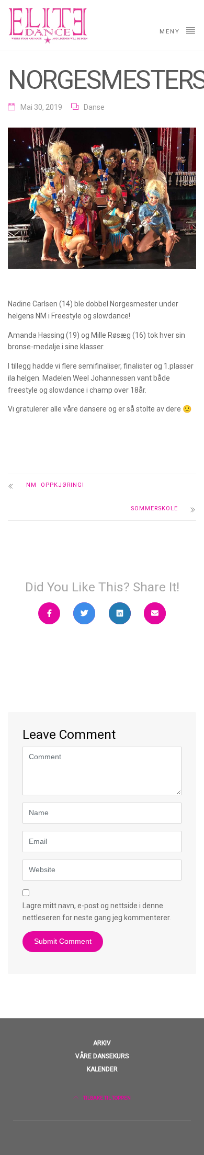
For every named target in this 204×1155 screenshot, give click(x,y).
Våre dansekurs (102, 1056)
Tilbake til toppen (106, 1098)
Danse (94, 107)
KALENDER (102, 1069)
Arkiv (102, 1043)
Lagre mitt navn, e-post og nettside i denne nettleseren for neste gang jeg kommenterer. (96, 911)
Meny (171, 31)
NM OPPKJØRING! (57, 485)
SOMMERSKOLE (154, 508)
